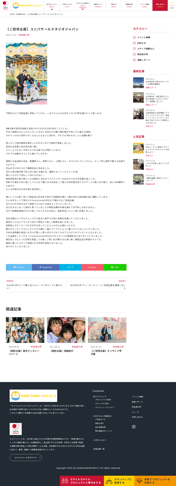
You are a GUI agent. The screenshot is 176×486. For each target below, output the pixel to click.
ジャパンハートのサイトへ (25, 457)
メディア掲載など (146, 48)
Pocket (92, 267)
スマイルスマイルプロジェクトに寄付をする (85, 480)
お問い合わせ (160, 5)
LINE (116, 267)
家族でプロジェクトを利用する (157, 480)
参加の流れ (99, 423)
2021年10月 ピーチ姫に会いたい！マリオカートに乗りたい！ (35, 285)
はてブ (70, 267)
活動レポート (98, 5)
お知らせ (114, 5)
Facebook (47, 267)
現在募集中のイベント (104, 431)
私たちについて (52, 5)
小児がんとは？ (67, 5)
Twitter (20, 267)
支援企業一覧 (99, 449)
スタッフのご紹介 (102, 403)
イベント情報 (144, 5)
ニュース (135, 412)
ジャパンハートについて (104, 407)
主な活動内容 (100, 427)
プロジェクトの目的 (103, 399)
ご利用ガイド (100, 419)
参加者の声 (129, 5)
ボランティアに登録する (123, 480)
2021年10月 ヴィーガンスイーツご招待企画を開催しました (98, 285)
